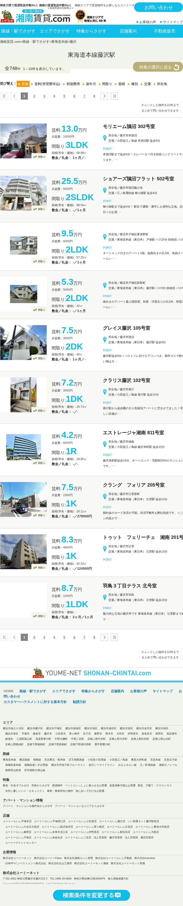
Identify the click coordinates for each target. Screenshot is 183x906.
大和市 (120, 733)
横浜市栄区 (126, 728)
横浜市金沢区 (144, 728)
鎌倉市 (37, 733)
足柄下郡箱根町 (36, 744)
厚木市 (109, 733)
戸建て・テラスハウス (159, 785)
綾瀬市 (9, 738)
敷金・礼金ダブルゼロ (16, 785)
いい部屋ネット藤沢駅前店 (143, 821)
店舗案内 (128, 31)
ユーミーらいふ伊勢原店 (84, 832)
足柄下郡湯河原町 (80, 744)
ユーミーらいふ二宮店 (78, 837)
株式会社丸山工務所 (60, 863)
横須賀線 (24, 759)
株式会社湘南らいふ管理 (78, 858)
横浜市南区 (161, 728)
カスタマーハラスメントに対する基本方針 (35, 702)
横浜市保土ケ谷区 (13, 728)
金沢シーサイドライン (102, 764)
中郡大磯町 (61, 738)
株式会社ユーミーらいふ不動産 (113, 858)
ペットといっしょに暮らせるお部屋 (86, 785)
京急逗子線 (170, 759)
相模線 (37, 759)
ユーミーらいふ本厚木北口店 (51, 832)
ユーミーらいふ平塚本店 (17, 821)
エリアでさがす (55, 31)
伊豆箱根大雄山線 (34, 770)
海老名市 (147, 733)
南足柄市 (172, 733)
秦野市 (98, 733)
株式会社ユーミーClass (48, 858)
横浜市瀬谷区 (109, 728)
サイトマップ (173, 22)
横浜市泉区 (11, 733)
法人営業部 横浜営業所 (139, 837)
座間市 (159, 733)
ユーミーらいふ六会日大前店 (22, 826)
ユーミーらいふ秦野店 (18, 832)
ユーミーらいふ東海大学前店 (152, 826)
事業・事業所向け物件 (60, 790)
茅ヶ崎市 (74, 733)
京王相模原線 (76, 759)
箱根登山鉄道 (13, 770)
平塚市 (26, 733)
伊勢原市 (133, 733)
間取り (41, 156)
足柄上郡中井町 (96, 738)
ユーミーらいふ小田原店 (82, 821)
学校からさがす (40, 785)
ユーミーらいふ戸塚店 (18, 837)
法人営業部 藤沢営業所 (108, 837)
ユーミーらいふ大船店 (146, 832)
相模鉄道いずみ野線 (36, 764)
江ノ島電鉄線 (148, 764)
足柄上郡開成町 (14, 744)
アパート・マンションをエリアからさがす (80, 805)
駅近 (140, 785)
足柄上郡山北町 (161, 738)
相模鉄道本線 (13, 764)
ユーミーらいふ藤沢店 (112, 821)
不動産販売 (164, 31)
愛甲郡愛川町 (102, 744)
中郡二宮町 (77, 738)
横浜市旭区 (90, 728)
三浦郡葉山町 (24, 738)
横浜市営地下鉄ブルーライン (68, 764)
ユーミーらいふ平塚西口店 (50, 821)
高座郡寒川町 (43, 738)
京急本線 (155, 759)
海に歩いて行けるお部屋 (90, 790)
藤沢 (73, 41)
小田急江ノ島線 (118, 759)
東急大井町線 (139, 759)
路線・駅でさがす (18, 31)
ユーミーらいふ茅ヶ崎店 (90, 826)
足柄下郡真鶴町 (58, 744)
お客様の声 (147, 22)
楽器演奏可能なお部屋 (122, 785)
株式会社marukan (144, 858)
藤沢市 (48, 733)
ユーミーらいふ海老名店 (48, 837)
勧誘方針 (79, 702)
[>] (103, 96)
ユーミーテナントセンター (21, 842)
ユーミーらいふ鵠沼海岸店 (57, 826)
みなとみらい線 (127, 764)
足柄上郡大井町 (118, 738)
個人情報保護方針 (118, 878)
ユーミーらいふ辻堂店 (120, 826)
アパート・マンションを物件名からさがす (28, 805)
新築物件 (57, 785)
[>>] (113, 96)
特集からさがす (91, 31)
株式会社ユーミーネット (17, 858)
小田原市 (60, 733)
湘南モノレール (168, 764)
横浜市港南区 (73, 728)
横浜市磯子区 (35, 728)
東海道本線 (59, 41)
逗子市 (87, 733)
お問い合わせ (158, 7)
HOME (9, 691)
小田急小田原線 (97, 759)
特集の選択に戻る (155, 67)
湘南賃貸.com (10, 41)
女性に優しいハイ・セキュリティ (25, 790)
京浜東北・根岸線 (54, 759)
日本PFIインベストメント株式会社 (25, 863)
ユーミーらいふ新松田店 (116, 832)
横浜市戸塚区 (54, 728)
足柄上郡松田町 (140, 738)
